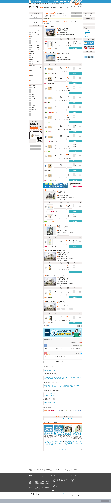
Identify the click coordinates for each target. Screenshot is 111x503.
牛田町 (74, 377)
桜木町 (52, 378)
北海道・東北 (31, 476)
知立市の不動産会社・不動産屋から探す (51, 393)
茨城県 (46, 479)
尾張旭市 (77, 385)
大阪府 (36, 483)
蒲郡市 (45, 385)
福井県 (48, 481)
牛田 (54, 370)
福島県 (36, 477)
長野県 (41, 481)
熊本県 (43, 487)
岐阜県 (38, 482)
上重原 (63, 377)
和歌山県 (48, 483)
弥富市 (72, 386)
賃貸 (52, 476)
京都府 (41, 483)
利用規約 (76, 493)
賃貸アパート (61, 476)
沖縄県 (39, 488)
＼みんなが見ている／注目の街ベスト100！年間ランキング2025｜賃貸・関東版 (58, 433)
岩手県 (41, 476)
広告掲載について (73, 480)
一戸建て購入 (54, 480)
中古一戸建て (70, 418)
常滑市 (52, 385)
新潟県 (36, 481)
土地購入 (53, 481)
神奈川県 (38, 479)
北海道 (36, 476)
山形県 (48, 476)
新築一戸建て (65, 418)
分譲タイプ (87, 30)
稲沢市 (61, 385)
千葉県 (44, 479)
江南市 (55, 385)
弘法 (45, 378)
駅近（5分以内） (87, 32)
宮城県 (43, 476)
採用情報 (80, 493)
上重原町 (77, 377)
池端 (69, 377)
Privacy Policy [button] (62, 500)
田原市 (58, 386)
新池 (57, 378)
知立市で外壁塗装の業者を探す (50, 402)
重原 (47, 370)
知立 (45, 370)
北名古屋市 (68, 386)
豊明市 (52, 386)
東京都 (36, 479)
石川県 (46, 481)
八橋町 (49, 377)
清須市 (64, 386)
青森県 (38, 476)
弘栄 (80, 377)
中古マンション (59, 418)
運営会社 (63, 493)
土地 (74, 418)
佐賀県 (38, 487)
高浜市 (45, 386)
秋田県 (46, 476)
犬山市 (49, 385)
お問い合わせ (72, 479)
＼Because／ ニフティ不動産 (74, 476)
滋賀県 (43, 483)
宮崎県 (48, 487)
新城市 (64, 385)
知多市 (74, 385)
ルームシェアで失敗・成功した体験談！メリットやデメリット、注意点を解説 (67, 433)
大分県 (46, 487)
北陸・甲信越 (31, 481)
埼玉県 (41, 479)
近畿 (30, 483)
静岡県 (41, 482)
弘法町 (48, 378)
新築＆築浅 (87, 36)
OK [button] (105, 500)
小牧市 (58, 385)
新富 (63, 378)
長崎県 (41, 487)
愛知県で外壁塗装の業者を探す (50, 403)
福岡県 (36, 487)
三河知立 (50, 370)
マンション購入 (54, 479)
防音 (85, 33)
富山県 (43, 481)
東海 (30, 482)
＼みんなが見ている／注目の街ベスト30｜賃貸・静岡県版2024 (48, 433)
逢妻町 (66, 377)
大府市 (70, 385)
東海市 (67, 385)
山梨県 (38, 481)
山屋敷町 (55, 377)
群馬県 (36, 480)
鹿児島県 (36, 488)
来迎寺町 (59, 377)
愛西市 (61, 386)
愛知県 (36, 482)
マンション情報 (54, 484)
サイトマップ (72, 481)
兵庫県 (38, 483)
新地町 (60, 378)
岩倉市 (49, 386)
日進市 (55, 386)
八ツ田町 (46, 377)
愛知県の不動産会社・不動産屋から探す (51, 395)
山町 (52, 377)
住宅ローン (54, 487)
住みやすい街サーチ (55, 485)
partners (23, 500)
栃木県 (49, 479)
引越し (53, 490)
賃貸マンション (56, 476)
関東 (30, 479)
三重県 (43, 482)
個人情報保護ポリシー (70, 493)
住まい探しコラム (55, 486)
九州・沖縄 (31, 487)
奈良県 (46, 483)
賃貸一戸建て (66, 476)
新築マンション (53, 418)
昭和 (55, 378)
